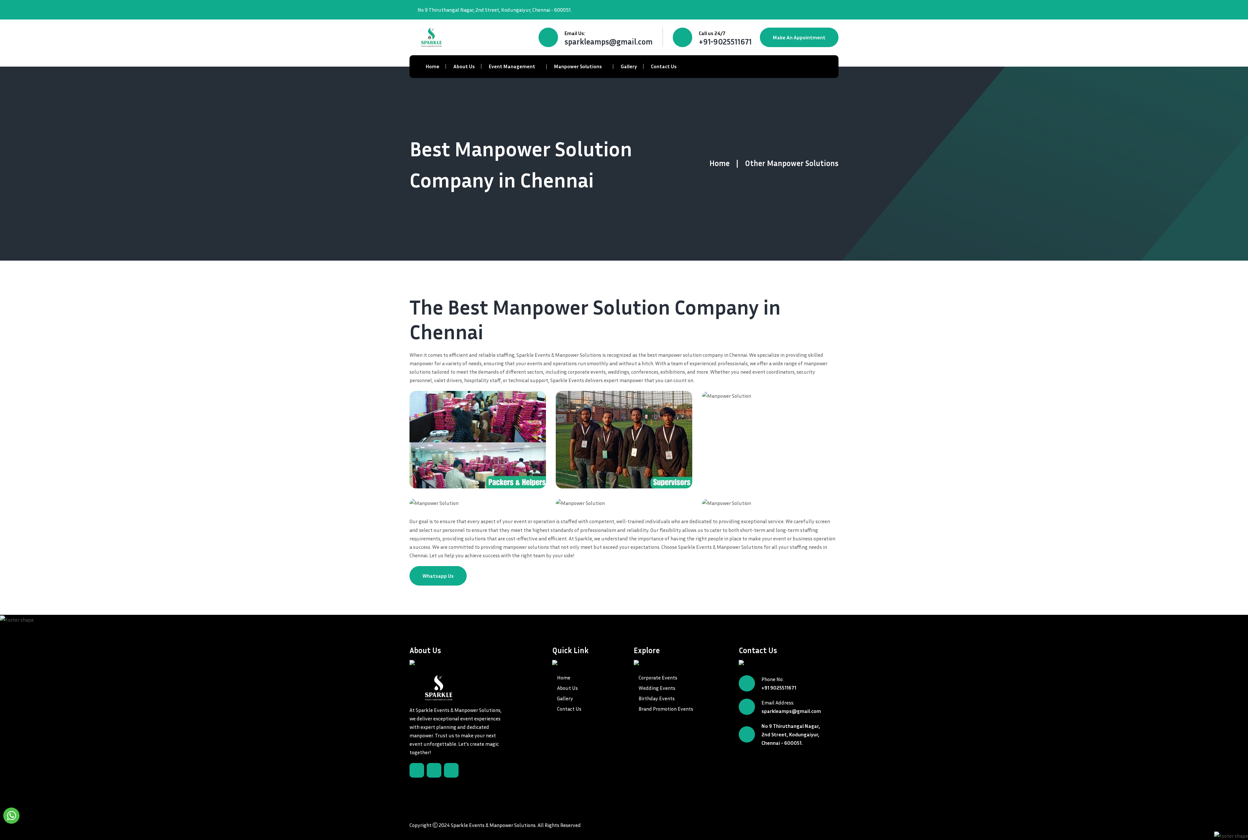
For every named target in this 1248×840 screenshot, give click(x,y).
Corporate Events (658, 677)
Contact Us (664, 66)
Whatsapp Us (438, 576)
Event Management (512, 66)
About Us (464, 66)
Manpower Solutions (578, 66)
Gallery (629, 66)
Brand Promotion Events (666, 708)
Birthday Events (657, 698)
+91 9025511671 (778, 687)
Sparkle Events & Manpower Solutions (493, 825)
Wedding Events (657, 688)
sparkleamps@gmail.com (609, 41)
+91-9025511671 (725, 41)
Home (432, 66)
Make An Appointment (799, 37)
